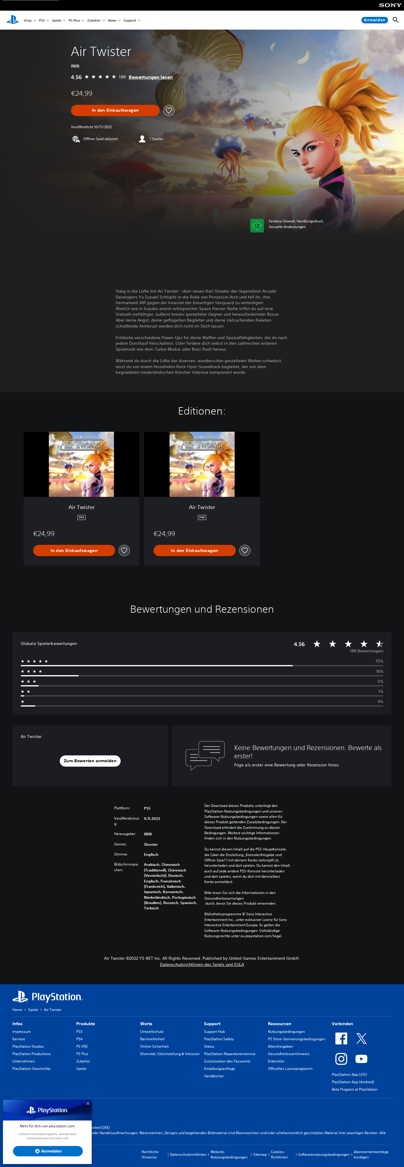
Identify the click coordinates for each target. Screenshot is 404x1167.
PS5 (42, 20)
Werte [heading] (146, 1023)
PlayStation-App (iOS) (349, 1074)
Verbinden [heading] (342, 1023)
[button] (90, 761)
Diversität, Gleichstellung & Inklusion (170, 1053)
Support (130, 20)
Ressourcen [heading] (279, 1023)
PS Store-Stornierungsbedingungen (296, 1038)
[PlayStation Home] (12, 20)
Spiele (56, 20)
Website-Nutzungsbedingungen (229, 1154)
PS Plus (74, 20)
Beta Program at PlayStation (354, 1089)
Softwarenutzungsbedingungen (324, 1154)
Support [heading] (212, 1023)
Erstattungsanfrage (219, 1068)
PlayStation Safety (219, 1038)
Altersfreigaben (280, 1046)
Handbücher (214, 1075)
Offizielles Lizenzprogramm (290, 1068)
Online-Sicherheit (154, 1046)
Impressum (21, 1031)
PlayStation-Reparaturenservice (230, 1053)
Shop (28, 20)
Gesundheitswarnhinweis (289, 1053)
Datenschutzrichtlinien (188, 1154)
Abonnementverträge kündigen (371, 1154)
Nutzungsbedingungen (286, 1031)
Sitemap (260, 1154)
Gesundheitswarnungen (224, 898)
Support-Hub (214, 1031)
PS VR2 (82, 1046)
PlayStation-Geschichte (31, 1068)
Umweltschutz (152, 1031)
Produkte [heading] (85, 1023)
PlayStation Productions (31, 1053)
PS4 (79, 1038)
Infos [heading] (17, 1023)
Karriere (18, 1038)
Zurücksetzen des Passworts (227, 1061)
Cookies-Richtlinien (279, 1154)
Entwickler (276, 1061)
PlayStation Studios (28, 1046)
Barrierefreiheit (152, 1038)
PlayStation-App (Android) (353, 1081)
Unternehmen (23, 1061)
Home (17, 1009)
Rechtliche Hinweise (150, 1154)
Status (209, 1046)
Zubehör (94, 20)
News (112, 20)
